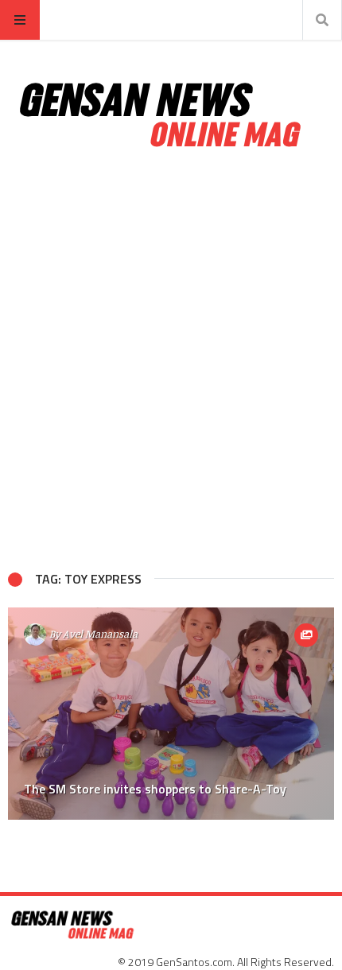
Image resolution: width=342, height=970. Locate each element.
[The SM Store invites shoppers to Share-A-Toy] (171, 713)
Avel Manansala (100, 634)
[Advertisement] (171, 360)
